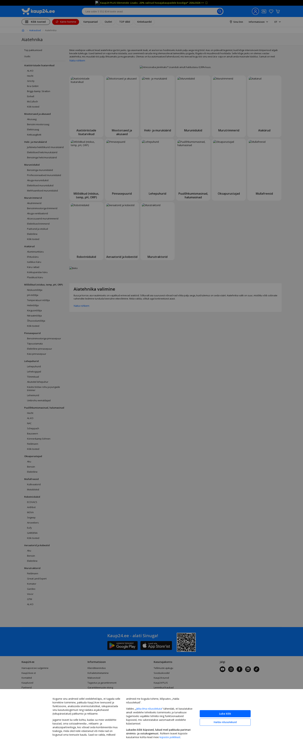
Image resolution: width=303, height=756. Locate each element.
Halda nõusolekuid (225, 722)
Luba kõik (225, 713)
